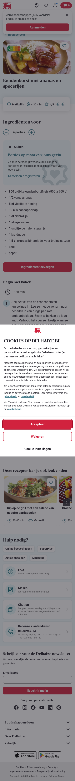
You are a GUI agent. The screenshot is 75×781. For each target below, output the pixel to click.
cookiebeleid (27, 396)
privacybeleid (10, 396)
